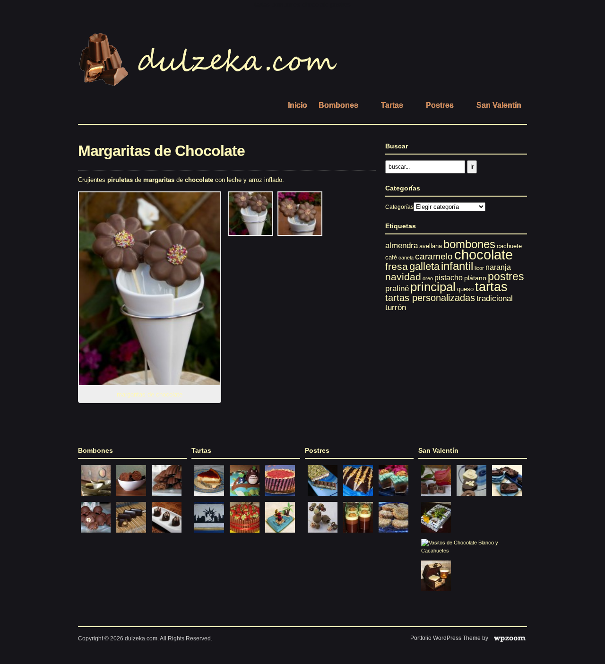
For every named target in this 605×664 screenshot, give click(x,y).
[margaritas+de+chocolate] (250, 233)
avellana (430, 246)
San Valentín (498, 105)
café (391, 257)
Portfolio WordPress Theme (445, 638)
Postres (440, 105)
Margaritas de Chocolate (161, 150)
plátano (475, 278)
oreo (428, 278)
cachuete (509, 246)
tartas (491, 286)
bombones (469, 244)
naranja (498, 267)
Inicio (297, 105)
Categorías (399, 207)
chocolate (483, 254)
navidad (403, 276)
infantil (457, 265)
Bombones (338, 105)
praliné (397, 288)
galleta (424, 266)
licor (479, 268)
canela (406, 257)
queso (465, 289)
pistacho (448, 277)
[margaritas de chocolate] (152, 288)
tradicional (494, 298)
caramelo (434, 256)
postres (506, 276)
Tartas (392, 105)
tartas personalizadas (430, 298)
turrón (395, 307)
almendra (401, 245)
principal (433, 286)
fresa (396, 266)
